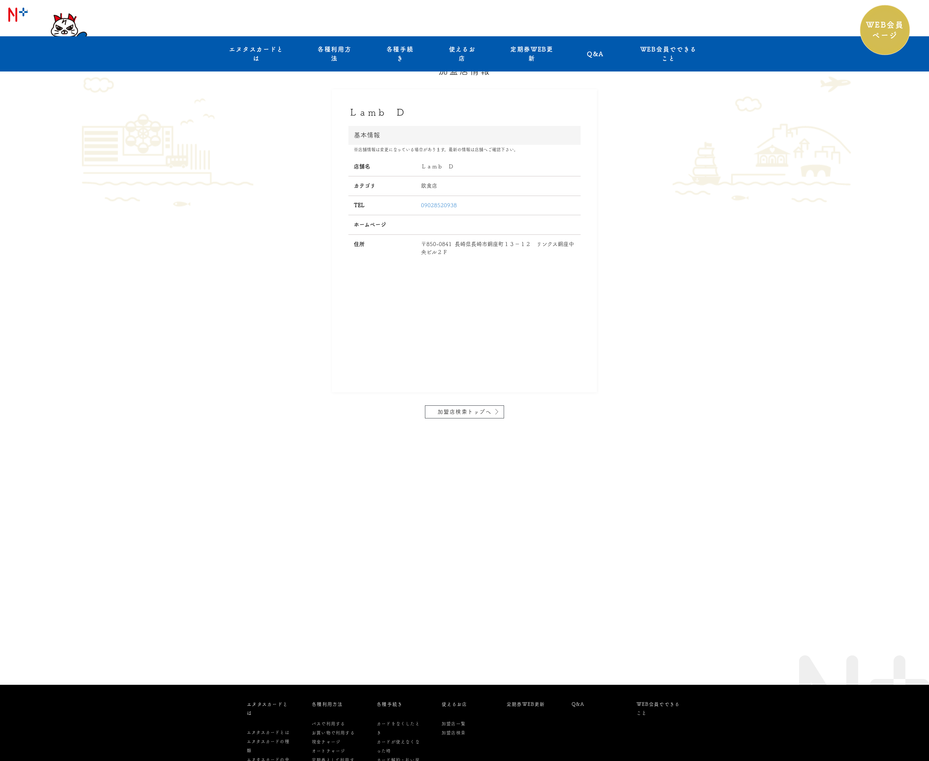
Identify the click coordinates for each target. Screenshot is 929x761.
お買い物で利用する (333, 733)
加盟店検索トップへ (465, 411)
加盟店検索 (454, 733)
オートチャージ (328, 751)
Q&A (595, 54)
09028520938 (439, 205)
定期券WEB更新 (531, 54)
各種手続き (400, 54)
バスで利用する (328, 723)
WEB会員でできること (668, 54)
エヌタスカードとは (256, 54)
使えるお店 (462, 54)
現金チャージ (326, 742)
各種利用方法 (335, 54)
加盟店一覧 (454, 723)
